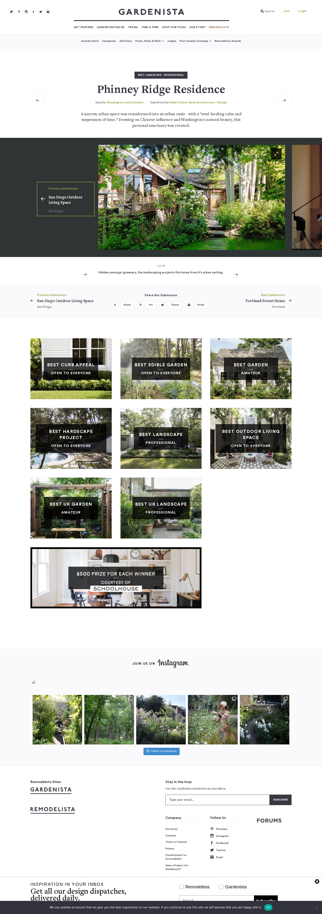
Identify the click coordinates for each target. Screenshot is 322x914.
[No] (316, 907)
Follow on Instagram (164, 751)
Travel (133, 27)
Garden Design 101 (110, 27)
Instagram (222, 836)
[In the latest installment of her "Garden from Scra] (161, 719)
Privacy (169, 848)
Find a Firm (150, 27)
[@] (44, 685)
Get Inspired (84, 27)
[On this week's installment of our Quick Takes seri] (212, 719)
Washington (115, 102)
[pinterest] (19, 12)
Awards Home (90, 41)
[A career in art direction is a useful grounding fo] (264, 719)
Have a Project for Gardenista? (176, 867)
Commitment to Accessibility (175, 857)
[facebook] (33, 12)
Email (219, 857)
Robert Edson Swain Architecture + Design (198, 102)
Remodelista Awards (228, 41)
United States (133, 102)
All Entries (125, 41)
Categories (109, 41)
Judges (171, 41)
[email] (48, 12)
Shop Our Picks (174, 27)
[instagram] (26, 12)
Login (302, 11)
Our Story (197, 27)
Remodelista (219, 27)
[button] (266, 11)
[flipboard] (12, 12)
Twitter (221, 850)
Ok (268, 907)
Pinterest (222, 829)
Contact (170, 835)
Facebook (222, 843)
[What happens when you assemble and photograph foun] (109, 719)
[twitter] (41, 12)
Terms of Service (176, 842)
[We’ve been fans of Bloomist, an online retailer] (57, 719)
